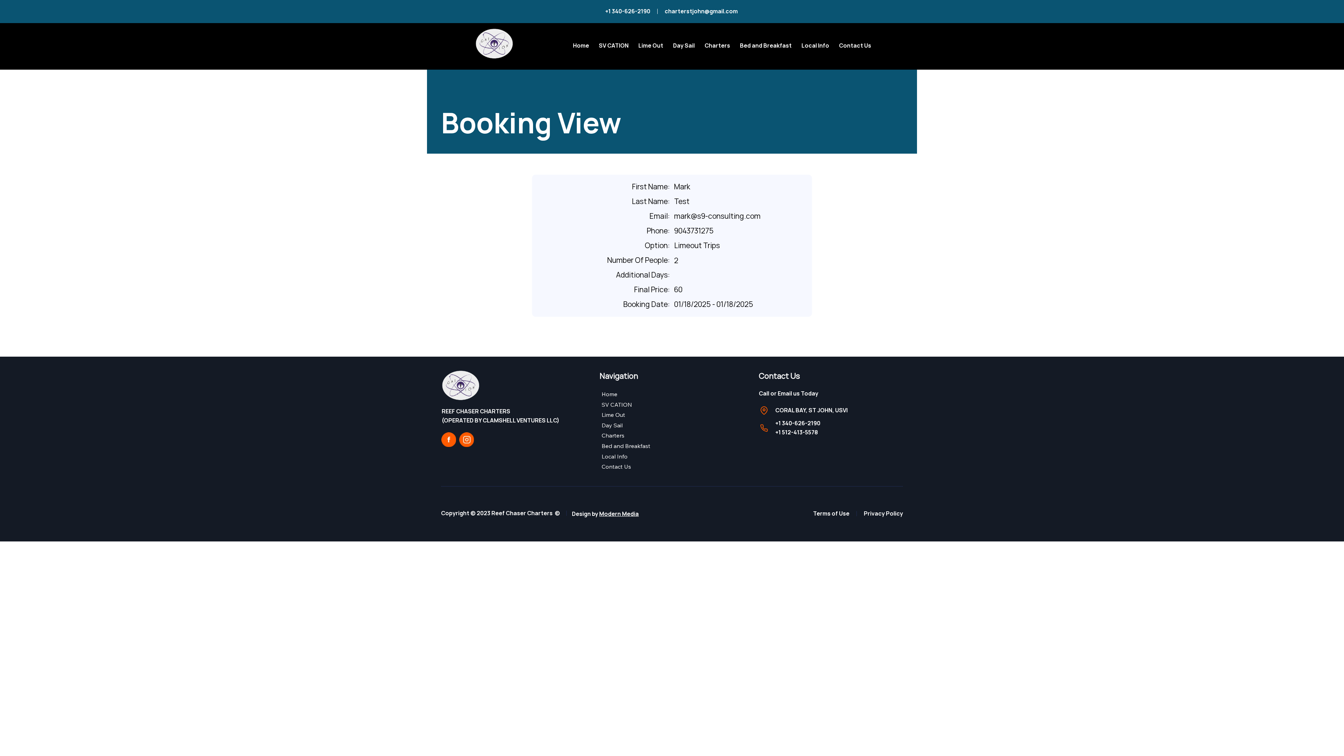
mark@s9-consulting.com (717, 216)
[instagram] (466, 439)
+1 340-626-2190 (627, 11)
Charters (613, 435)
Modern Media (619, 514)
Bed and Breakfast (626, 445)
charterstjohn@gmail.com (702, 11)
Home (609, 394)
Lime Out (613, 414)
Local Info (615, 456)
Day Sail (612, 425)
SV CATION (617, 404)
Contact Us (616, 466)
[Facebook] (448, 439)
